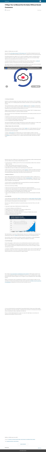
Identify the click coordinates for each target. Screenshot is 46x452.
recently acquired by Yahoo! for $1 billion (35, 198)
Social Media (28, 439)
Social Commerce (23, 439)
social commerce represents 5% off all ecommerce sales (18, 53)
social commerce (16, 441)
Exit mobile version (23, 450)
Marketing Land (26, 105)
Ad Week (16, 235)
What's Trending (32, 439)
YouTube (26, 128)
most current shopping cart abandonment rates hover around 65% (20, 273)
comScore (33, 105)
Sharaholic (26, 169)
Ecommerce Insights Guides (16, 439)
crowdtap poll (38, 60)
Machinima (7, 135)
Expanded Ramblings (29, 177)
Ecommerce (10, 439)
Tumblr (19, 198)
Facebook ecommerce (10, 441)
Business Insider (11, 132)
